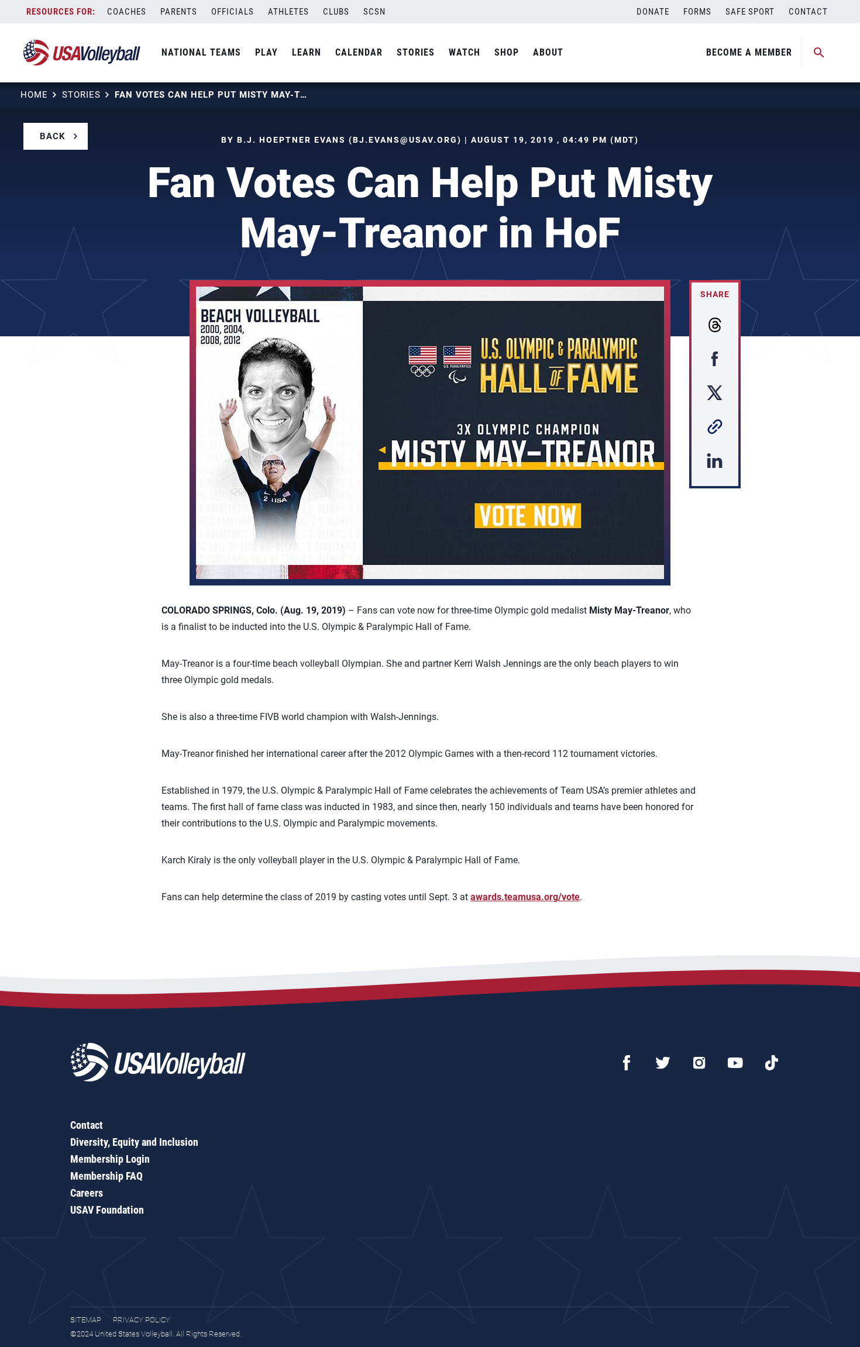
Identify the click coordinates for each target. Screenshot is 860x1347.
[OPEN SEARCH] (819, 52)
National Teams (201, 52)
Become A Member (749, 52)
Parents (178, 11)
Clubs (336, 11)
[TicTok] (771, 1063)
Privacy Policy (141, 1319)
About (548, 52)
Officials (232, 11)
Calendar (359, 52)
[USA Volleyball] (82, 53)
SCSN (374, 11)
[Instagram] (699, 1063)
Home (34, 94)
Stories (416, 52)
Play (266, 52)
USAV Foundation (107, 1210)
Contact (808, 11)
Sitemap (85, 1319)
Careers (86, 1193)
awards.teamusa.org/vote (525, 896)
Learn (306, 52)
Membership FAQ (106, 1176)
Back (53, 136)
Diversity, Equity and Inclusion (134, 1142)
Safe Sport (750, 11)
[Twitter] (663, 1063)
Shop (506, 52)
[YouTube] (735, 1063)
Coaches (126, 11)
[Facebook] (626, 1063)
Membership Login (110, 1159)
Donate (653, 11)
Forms (697, 11)
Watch (464, 52)
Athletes (288, 11)
